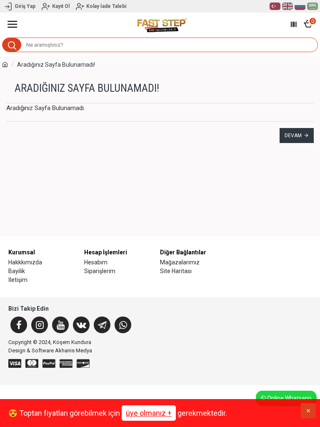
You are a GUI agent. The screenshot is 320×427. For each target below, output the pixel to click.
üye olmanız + (149, 413)
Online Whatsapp (289, 398)
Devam (293, 135)
